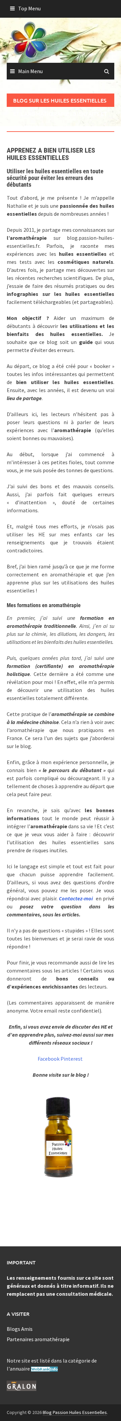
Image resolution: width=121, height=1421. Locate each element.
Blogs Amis (20, 1328)
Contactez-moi (76, 898)
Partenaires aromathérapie (38, 1339)
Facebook (48, 1058)
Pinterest (72, 1058)
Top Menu (29, 8)
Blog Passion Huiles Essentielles (75, 1412)
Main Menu (30, 71)
